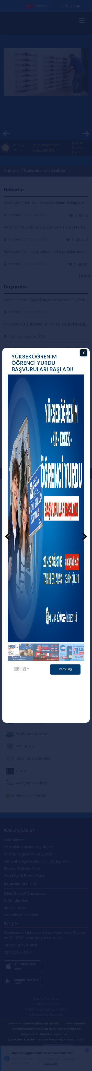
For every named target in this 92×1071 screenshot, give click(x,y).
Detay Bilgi (65, 682)
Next (82, 536)
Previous (10, 536)
